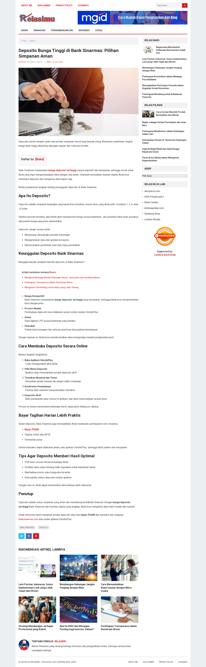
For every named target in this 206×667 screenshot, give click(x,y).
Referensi (84, 30)
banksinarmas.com (28, 519)
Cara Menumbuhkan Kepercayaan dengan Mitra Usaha (116, 587)
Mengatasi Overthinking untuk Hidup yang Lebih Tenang (52, 287)
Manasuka (39, 30)
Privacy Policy (64, 5)
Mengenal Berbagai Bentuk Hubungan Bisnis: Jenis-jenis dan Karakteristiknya (62, 277)
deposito (43, 528)
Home (24, 41)
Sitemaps (83, 5)
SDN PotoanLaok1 (154, 196)
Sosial (99, 30)
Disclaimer (44, 5)
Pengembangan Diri (62, 30)
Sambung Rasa (152, 213)
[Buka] (39, 159)
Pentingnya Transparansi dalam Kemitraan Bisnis (49, 282)
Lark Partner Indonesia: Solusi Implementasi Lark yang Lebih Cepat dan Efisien (36, 587)
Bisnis (24, 30)
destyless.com (152, 191)
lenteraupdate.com (154, 208)
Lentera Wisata (152, 219)
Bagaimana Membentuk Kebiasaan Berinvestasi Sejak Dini (170, 50)
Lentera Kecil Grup (66, 662)
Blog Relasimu (33, 662)
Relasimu (31, 62)
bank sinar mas (27, 528)
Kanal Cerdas (151, 202)
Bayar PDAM (32, 429)
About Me (26, 5)
